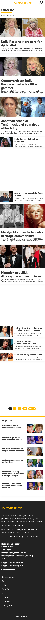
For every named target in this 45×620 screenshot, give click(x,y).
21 (25, 408)
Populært (6, 601)
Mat (3, 593)
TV (2, 609)
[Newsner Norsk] (22, 3)
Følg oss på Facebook (12, 563)
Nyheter (5, 597)
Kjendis (5, 589)
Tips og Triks (7, 605)
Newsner (3, 15)
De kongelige (8, 577)
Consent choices (22, 617)
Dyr (3, 581)
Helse (4, 585)
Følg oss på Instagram (12, 565)
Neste (32, 408)
